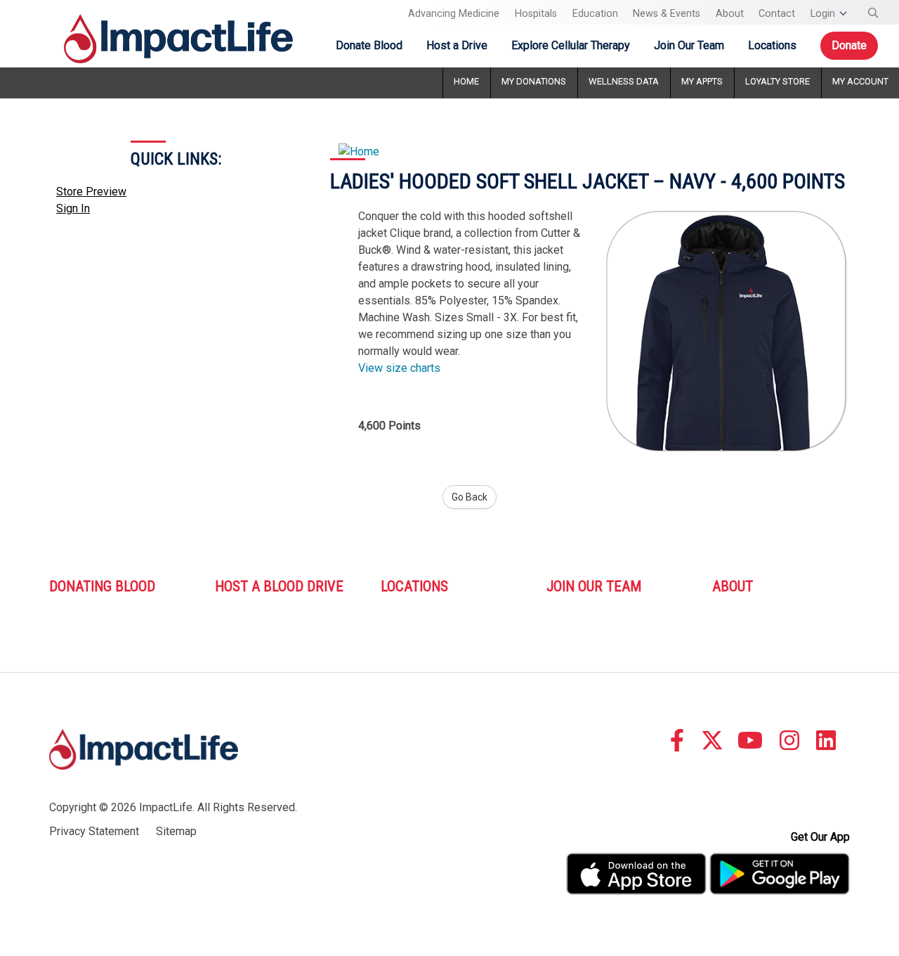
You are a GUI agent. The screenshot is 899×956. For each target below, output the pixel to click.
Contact (777, 14)
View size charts (399, 368)
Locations (772, 45)
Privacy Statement (94, 831)
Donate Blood (369, 45)
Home (466, 81)
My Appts (702, 81)
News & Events (666, 14)
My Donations (533, 81)
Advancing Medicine (453, 14)
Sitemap (176, 831)
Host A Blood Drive (279, 586)
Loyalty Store (777, 81)
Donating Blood (102, 586)
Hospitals (536, 14)
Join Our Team (689, 45)
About (730, 14)
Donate (849, 45)
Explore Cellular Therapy (570, 45)
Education (595, 14)
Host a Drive (456, 45)
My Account (860, 81)
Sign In (73, 208)
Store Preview (91, 191)
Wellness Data (624, 81)
